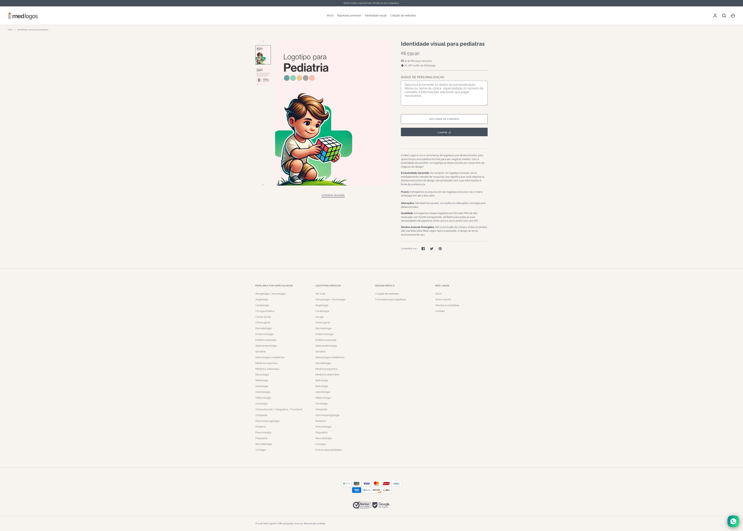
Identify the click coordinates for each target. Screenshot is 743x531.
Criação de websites (403, 15)
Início (330, 15)
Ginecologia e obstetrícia (269, 357)
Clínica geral (262, 322)
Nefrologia (261, 380)
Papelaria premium (349, 15)
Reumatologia (263, 444)
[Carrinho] (733, 15)
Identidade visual (376, 15)
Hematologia (323, 363)
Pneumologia (263, 432)
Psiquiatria (261, 438)
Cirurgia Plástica (264, 311)
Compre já (444, 132)
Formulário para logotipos (390, 299)
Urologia (260, 449)
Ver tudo (320, 293)
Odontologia (262, 392)
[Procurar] (724, 15)
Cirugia (319, 316)
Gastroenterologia (266, 345)
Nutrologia (261, 386)
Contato (440, 311)
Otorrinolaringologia (267, 421)
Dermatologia (263, 328)
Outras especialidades (328, 449)
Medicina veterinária (267, 368)
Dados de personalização (422, 77)
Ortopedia (261, 415)
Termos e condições (447, 305)
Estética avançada (265, 339)
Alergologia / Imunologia (270, 293)
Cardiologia (262, 305)
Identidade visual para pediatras (32, 29)
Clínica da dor (263, 316)
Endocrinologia (264, 334)
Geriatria (260, 351)
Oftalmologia (263, 397)
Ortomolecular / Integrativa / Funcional (278, 409)
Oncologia (261, 403)
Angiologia (261, 299)
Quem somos (443, 299)
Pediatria (260, 426)
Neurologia (262, 374)
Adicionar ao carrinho (444, 119)
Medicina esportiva (266, 363)
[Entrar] (715, 15)
